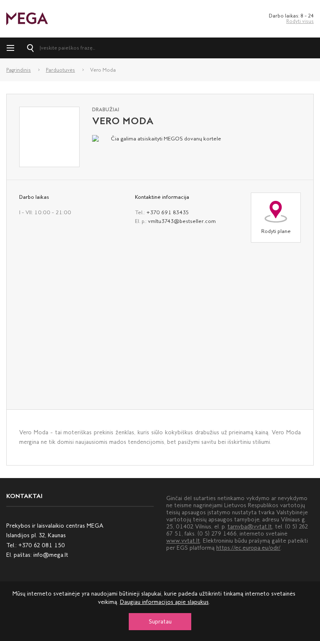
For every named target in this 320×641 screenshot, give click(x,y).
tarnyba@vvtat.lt (250, 526)
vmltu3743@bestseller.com (182, 221)
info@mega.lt (50, 554)
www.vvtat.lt (183, 540)
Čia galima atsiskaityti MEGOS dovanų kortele (166, 138)
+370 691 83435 (167, 212)
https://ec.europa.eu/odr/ (248, 547)
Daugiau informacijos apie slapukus (164, 602)
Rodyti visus (300, 21)
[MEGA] (27, 18)
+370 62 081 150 (41, 545)
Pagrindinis (18, 70)
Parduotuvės (60, 70)
